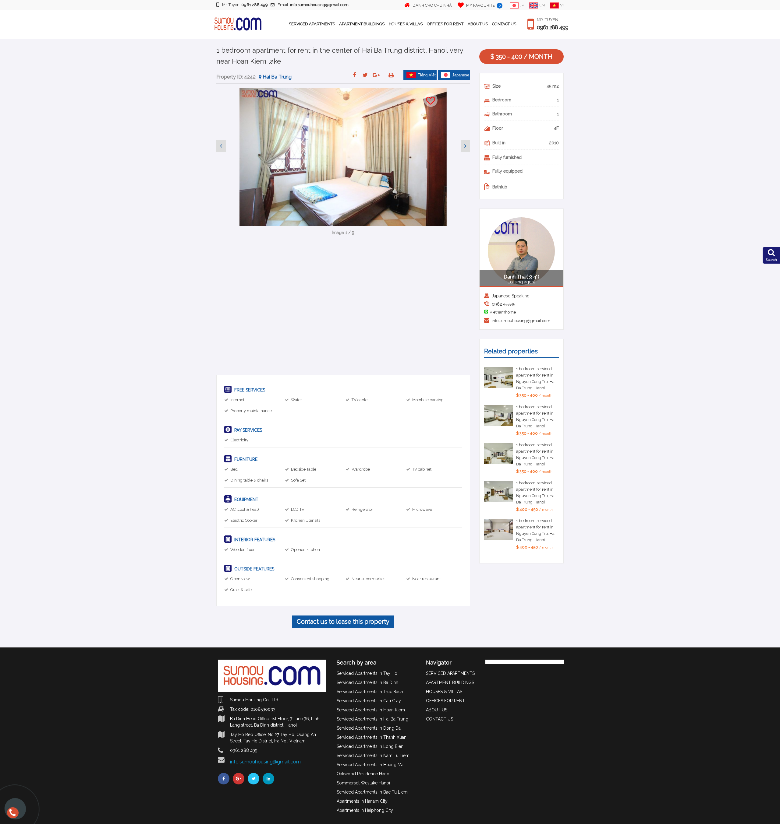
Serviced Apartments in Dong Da (369, 728)
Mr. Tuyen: (245, 4)
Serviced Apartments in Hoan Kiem (371, 709)
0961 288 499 (552, 27)
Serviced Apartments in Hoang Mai (370, 764)
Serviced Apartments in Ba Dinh (367, 682)
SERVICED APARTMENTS (312, 24)
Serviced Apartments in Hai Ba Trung (372, 719)
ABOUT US (478, 24)
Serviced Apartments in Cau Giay (369, 700)
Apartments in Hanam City (362, 801)
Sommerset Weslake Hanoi (363, 782)
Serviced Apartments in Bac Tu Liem (372, 792)
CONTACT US (504, 24)
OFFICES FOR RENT (445, 24)
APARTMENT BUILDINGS (362, 24)
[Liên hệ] (12, 815)
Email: (313, 4)
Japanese (460, 75)
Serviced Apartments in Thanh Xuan (371, 737)
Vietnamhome (503, 312)
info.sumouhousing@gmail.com (521, 320)
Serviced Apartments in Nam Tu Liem (373, 755)
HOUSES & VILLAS (406, 24)
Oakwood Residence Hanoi (363, 773)
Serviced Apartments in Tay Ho (367, 673)
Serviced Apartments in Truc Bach (370, 691)
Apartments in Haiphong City (365, 810)
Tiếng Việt (427, 75)
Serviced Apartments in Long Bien (370, 746)
